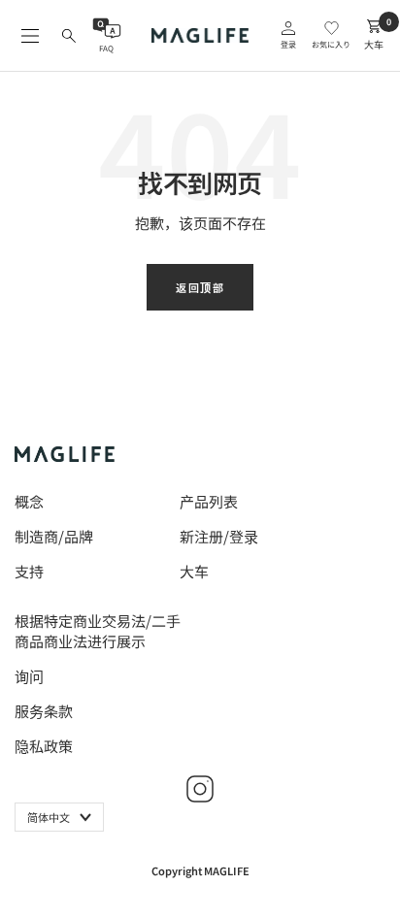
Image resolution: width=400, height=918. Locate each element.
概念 (29, 501)
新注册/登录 (219, 536)
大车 (194, 571)
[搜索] (69, 36)
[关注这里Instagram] (200, 789)
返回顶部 (200, 287)
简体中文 (48, 817)
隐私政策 (44, 746)
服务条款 (44, 711)
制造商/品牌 (54, 536)
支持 (29, 571)
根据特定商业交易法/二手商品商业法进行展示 (98, 630)
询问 (29, 676)
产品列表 (209, 501)
